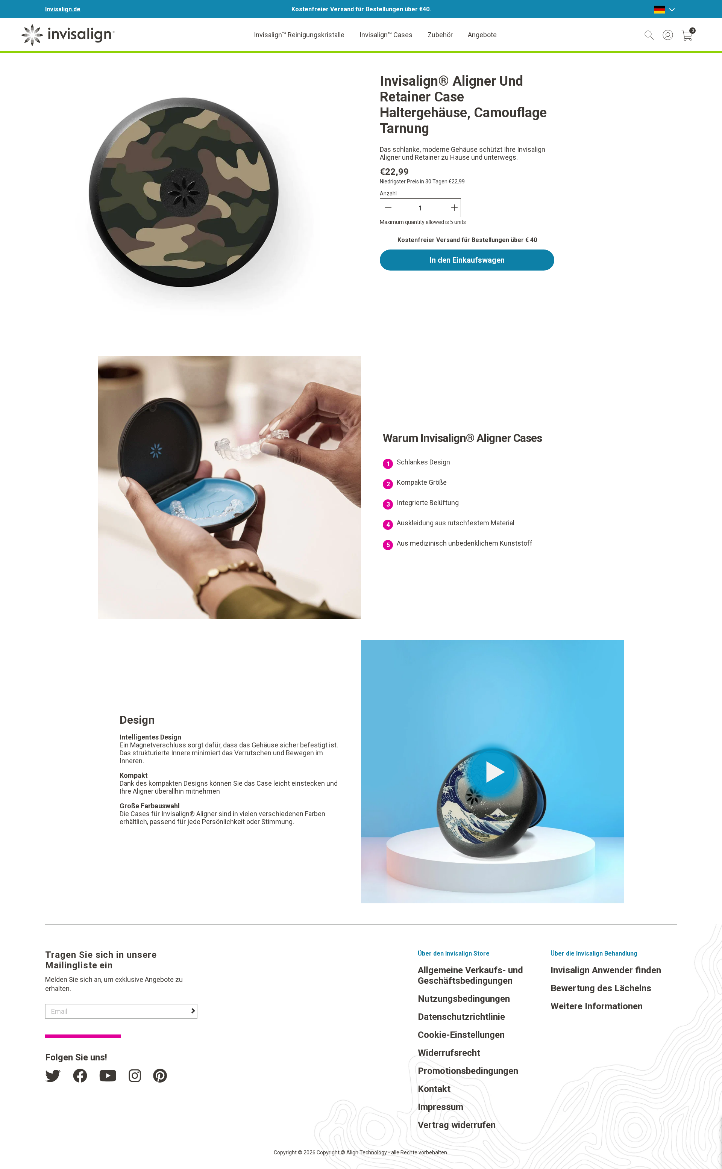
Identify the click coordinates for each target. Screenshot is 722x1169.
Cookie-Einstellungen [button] (461, 1035)
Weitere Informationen (597, 1006)
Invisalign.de (62, 9)
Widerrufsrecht (449, 1053)
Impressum (440, 1107)
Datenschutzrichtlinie (461, 1017)
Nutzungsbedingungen (464, 999)
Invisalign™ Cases (386, 35)
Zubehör (440, 35)
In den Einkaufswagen (467, 260)
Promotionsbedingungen (468, 1071)
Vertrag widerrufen (457, 1125)
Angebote (482, 35)
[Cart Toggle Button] (687, 35)
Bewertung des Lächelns (601, 988)
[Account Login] (668, 35)
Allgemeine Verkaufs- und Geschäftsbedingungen (470, 975)
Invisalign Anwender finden (606, 970)
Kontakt (434, 1089)
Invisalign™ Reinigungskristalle (299, 35)
